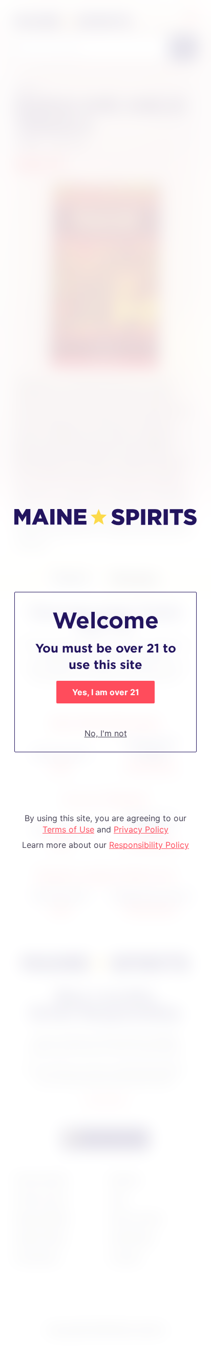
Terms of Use (68, 829)
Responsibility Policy (149, 845)
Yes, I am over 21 (105, 692)
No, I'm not (106, 733)
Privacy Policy (141, 829)
